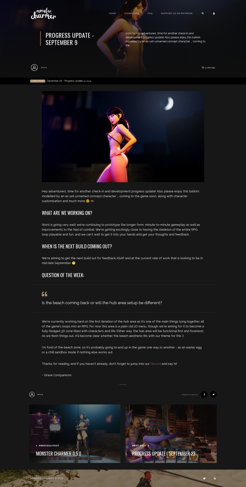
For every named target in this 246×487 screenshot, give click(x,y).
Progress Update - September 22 (163, 453)
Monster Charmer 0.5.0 (58, 453)
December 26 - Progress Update (69, 81)
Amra (44, 67)
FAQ (150, 13)
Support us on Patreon (176, 13)
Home (112, 13)
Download (132, 13)
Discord (155, 364)
